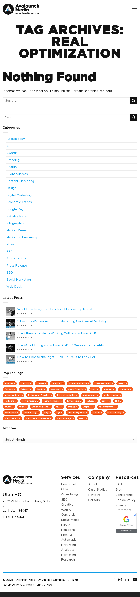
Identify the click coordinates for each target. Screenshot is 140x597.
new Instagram (29, 401)
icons (93, 389)
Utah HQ (12, 494)
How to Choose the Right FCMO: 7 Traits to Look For (56, 357)
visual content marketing (37, 418)
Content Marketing (20, 181)
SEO (9, 272)
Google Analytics (75, 389)
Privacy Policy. (25, 584)
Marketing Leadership (22, 237)
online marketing (51, 401)
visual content (11, 418)
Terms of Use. (43, 584)
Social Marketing (18, 279)
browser (40, 383)
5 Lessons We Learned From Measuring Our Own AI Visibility (61, 321)
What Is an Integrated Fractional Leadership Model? (55, 309)
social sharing (30, 413)
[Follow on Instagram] (120, 580)
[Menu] (134, 9)
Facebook (9, 389)
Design (11, 188)
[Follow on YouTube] (135, 580)
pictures (90, 401)
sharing (71, 407)
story (46, 413)
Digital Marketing (19, 195)
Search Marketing (40, 407)
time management (76, 413)
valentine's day (114, 413)
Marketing (9, 401)
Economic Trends (19, 202)
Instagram (124, 389)
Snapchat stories (106, 407)
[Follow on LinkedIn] (127, 580)
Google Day (14, 209)
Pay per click (73, 401)
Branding (13, 160)
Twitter (96, 413)
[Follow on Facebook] (114, 580)
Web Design (15, 286)
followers (25, 389)
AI (8, 146)
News (10, 244)
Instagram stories (12, 395)
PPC (9, 251)
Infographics (15, 223)
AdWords (9, 383)
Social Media (10, 413)
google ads (55, 389)
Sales (21, 407)
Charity (11, 167)
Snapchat (87, 407)
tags (58, 413)
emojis (121, 383)
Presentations (16, 258)
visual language (64, 418)
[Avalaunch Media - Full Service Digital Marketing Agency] (21, 9)
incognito (108, 389)
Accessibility (15, 139)
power (104, 401)
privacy (8, 407)
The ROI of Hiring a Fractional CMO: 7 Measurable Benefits (60, 345)
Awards (11, 153)
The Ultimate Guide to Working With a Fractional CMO (57, 333)
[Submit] (133, 100)
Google (40, 389)
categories (56, 383)
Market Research (18, 230)
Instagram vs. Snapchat (38, 395)
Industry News (16, 216)
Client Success (17, 174)
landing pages (89, 395)
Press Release (16, 265)
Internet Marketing (66, 395)
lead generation (111, 395)
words (81, 418)
